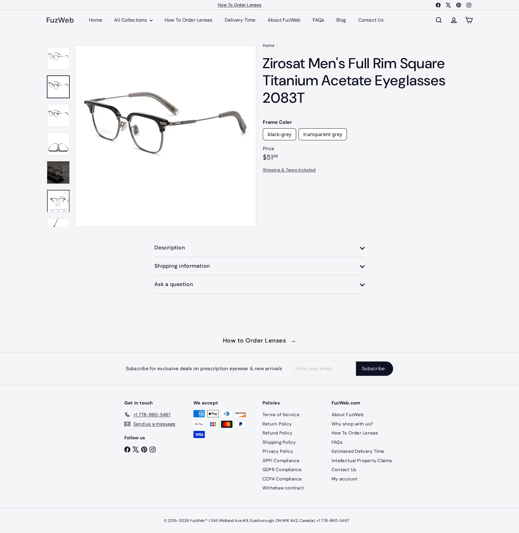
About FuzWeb (284, 20)
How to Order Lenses (259, 340)
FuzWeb (60, 20)
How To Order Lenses (239, 5)
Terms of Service (281, 415)
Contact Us (371, 20)
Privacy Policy (278, 451)
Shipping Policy (279, 442)
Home (95, 20)
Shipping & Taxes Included (289, 169)
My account (344, 479)
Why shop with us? (352, 424)
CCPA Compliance (282, 479)
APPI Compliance (281, 461)
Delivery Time (240, 20)
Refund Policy (277, 433)
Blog (341, 20)
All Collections (131, 20)
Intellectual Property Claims (362, 461)
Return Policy (277, 424)
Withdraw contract (283, 488)
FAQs (318, 20)
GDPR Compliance (282, 470)
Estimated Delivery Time (358, 451)
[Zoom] (165, 136)
